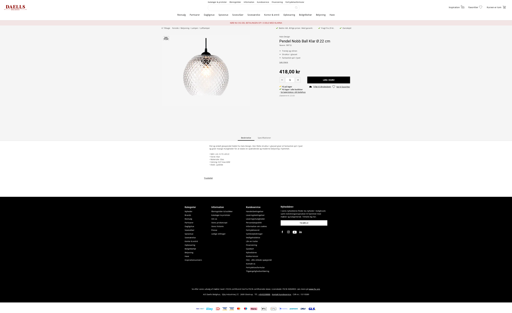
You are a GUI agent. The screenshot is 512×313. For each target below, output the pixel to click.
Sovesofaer (237, 14)
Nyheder (188, 211)
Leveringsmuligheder (255, 219)
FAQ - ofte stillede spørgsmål (259, 260)
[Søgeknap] (296, 7)
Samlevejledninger (254, 234)
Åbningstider (235, 2)
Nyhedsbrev (251, 252)
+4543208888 (264, 294)
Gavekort (250, 248)
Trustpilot (208, 178)
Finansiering (277, 2)
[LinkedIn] (301, 232)
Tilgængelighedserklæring (257, 271)
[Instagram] (289, 232)
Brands (188, 215)
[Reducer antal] (282, 80)
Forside (175, 28)
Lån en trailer (252, 241)
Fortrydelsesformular (294, 2)
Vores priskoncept (219, 222)
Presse (214, 230)
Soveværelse (253, 14)
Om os (214, 219)
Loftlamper (205, 28)
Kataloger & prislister (217, 2)
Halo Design (284, 36)
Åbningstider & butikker (222, 211)
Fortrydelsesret (252, 230)
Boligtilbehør (305, 14)
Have (332, 14)
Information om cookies (256, 226)
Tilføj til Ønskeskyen (322, 86)
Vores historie (217, 226)
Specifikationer (264, 137)
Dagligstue (209, 14)
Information (249, 2)
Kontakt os (250, 263)
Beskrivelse (246, 137)
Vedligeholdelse (253, 237)
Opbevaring (289, 14)
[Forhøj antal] (298, 80)
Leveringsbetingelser (255, 215)
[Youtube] (295, 232)
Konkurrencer (252, 256)
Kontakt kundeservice (281, 294)
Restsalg (181, 14)
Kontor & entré (271, 14)
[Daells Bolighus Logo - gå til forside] (15, 7)
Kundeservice (263, 2)
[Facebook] (283, 232)
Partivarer (195, 14)
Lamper (194, 28)
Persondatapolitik (254, 222)
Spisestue (223, 14)
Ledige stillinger (218, 234)
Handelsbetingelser (254, 211)
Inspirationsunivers (193, 260)
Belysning (321, 14)
